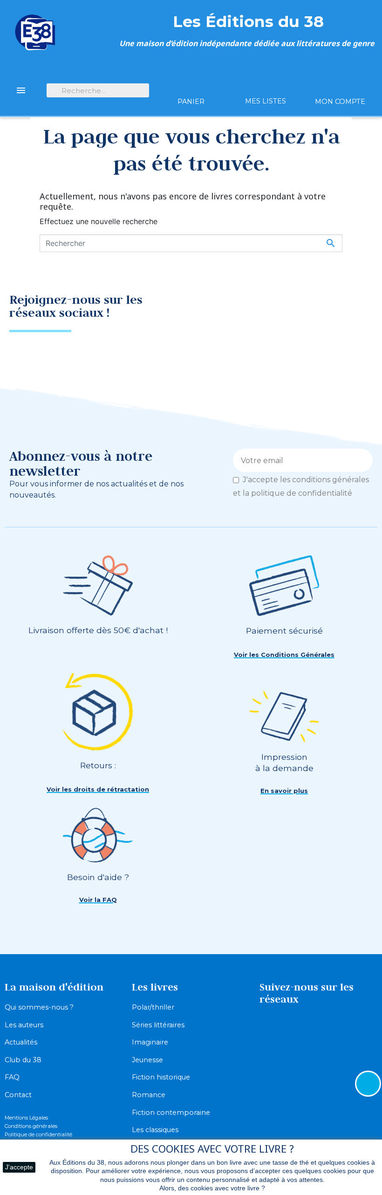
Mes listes (265, 101)
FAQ (12, 1077)
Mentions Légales (26, 1117)
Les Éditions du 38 (248, 21)
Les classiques (155, 1130)
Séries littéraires (158, 1025)
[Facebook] (323, 309)
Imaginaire (150, 1042)
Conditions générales (31, 1126)
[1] (362, 460)
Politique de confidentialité (38, 1134)
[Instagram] (356, 309)
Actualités (21, 1042)
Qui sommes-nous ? (39, 1007)
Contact (18, 1095)
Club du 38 (23, 1060)
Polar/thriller (153, 1007)
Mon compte (340, 101)
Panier (191, 101)
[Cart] (191, 85)
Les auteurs (24, 1025)
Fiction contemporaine (171, 1112)
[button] (284, 655)
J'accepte (19, 1167)
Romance (148, 1095)
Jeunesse (147, 1060)
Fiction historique (161, 1077)
